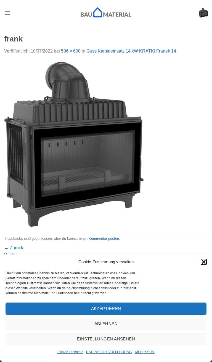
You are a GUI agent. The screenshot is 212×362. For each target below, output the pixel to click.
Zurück (13, 247)
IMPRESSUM (144, 352)
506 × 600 (71, 51)
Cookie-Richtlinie (70, 352)
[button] (203, 262)
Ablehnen (106, 323)
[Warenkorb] (203, 13)
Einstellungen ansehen (106, 339)
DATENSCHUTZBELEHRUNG (109, 352)
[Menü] (7, 13)
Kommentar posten (104, 238)
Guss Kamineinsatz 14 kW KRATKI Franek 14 (131, 51)
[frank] (74, 144)
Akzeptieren (106, 308)
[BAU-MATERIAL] (106, 13)
